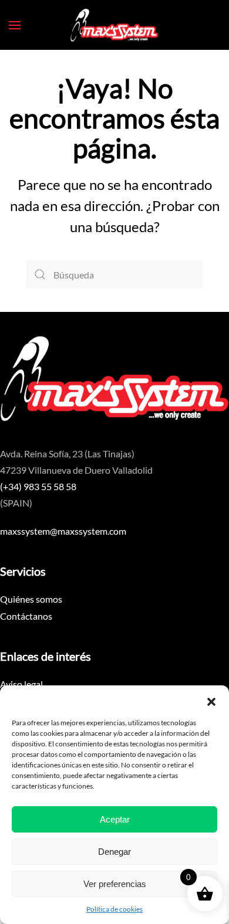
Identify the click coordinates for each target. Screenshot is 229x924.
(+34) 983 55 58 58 (38, 486)
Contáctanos (26, 615)
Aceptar (115, 819)
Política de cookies (114, 909)
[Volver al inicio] (114, 25)
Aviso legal (21, 683)
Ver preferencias (114, 884)
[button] (211, 700)
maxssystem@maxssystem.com (63, 530)
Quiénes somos (31, 598)
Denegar (114, 852)
